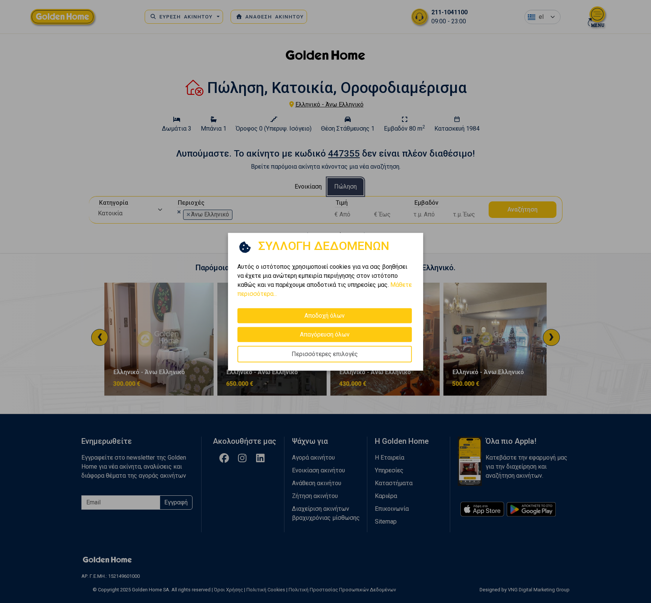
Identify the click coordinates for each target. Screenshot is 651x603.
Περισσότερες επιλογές (325, 353)
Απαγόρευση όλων (325, 334)
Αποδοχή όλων (324, 315)
